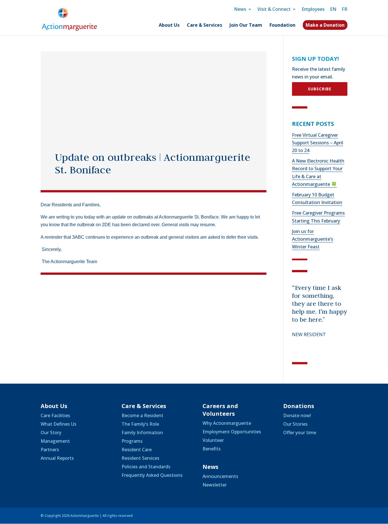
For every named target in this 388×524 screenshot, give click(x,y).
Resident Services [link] (140, 458)
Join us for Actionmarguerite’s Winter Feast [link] (312, 239)
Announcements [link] (220, 476)
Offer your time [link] (299, 432)
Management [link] (55, 441)
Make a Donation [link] (325, 25)
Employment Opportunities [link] (232, 432)
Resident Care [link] (137, 449)
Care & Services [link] (204, 25)
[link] (69, 19)
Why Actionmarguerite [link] (227, 423)
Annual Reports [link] (57, 458)
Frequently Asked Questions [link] (152, 475)
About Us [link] (169, 25)
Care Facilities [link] (55, 415)
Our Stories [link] (295, 424)
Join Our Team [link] (246, 25)
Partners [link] (50, 449)
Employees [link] (313, 9)
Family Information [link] (142, 432)
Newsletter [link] (215, 485)
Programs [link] (132, 441)
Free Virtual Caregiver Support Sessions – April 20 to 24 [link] (317, 142)
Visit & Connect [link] (274, 9)
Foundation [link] (282, 25)
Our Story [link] (51, 432)
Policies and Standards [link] (146, 466)
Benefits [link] (212, 449)
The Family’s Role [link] (140, 424)
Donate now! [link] (297, 415)
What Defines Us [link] (58, 424)
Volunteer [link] (213, 440)
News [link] (240, 9)
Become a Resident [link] (142, 415)
